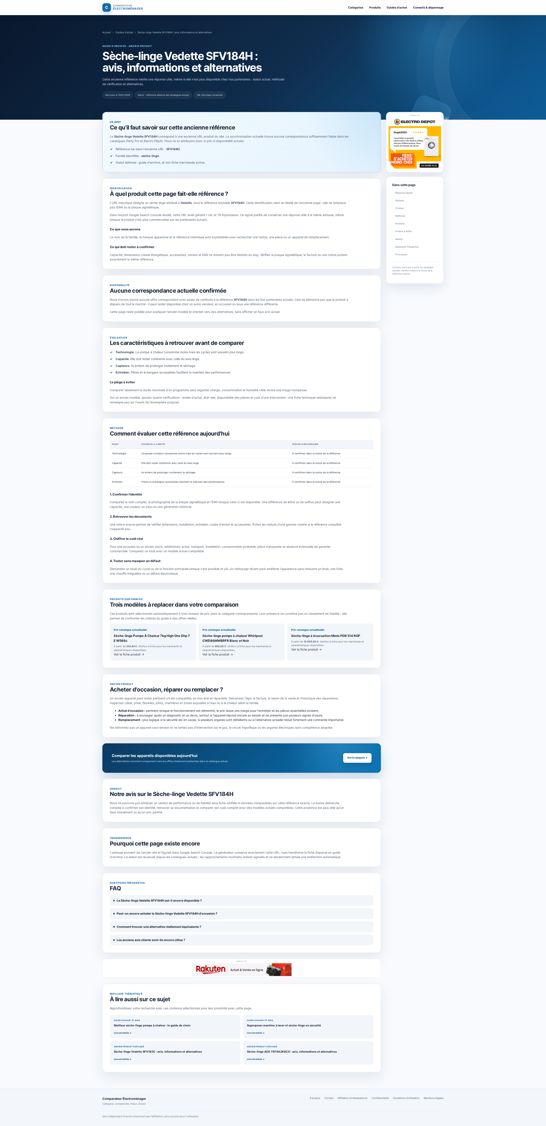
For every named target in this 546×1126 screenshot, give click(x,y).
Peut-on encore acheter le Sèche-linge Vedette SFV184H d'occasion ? (167, 913)
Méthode (400, 215)
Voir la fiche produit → (129, 654)
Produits (375, 7)
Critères (399, 208)
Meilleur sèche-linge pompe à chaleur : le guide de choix (152, 1025)
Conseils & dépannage (428, 7)
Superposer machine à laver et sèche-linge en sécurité (284, 1025)
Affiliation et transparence (352, 1098)
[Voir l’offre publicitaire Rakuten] (242, 969)
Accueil (106, 32)
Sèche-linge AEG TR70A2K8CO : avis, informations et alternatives (292, 1051)
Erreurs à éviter (403, 231)
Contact (328, 1098)
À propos (315, 1098)
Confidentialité (380, 1098)
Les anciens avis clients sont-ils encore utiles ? (151, 940)
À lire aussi (401, 254)
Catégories (355, 7)
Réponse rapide (403, 192)
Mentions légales (434, 1098)
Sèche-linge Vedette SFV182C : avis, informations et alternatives (158, 1051)
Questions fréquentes (407, 246)
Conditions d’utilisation (406, 1098)
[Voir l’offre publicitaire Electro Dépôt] (415, 144)
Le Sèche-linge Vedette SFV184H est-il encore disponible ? (159, 900)
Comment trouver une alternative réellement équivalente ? (159, 926)
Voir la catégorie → (357, 757)
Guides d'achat (397, 7)
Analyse (399, 200)
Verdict (399, 239)
